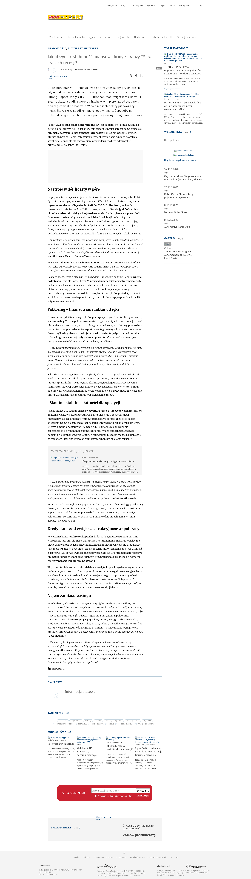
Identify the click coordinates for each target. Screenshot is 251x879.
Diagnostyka (123, 37)
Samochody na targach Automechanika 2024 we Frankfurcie (178, 255)
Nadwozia (139, 37)
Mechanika (105, 37)
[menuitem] (111, 6)
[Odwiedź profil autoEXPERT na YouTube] (127, 853)
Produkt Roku (169, 63)
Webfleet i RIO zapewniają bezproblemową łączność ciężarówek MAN (88, 755)
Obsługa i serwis (186, 37)
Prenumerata (99, 857)
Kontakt (111, 857)
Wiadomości (56, 37)
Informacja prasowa (58, 76)
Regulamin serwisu (137, 857)
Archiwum (122, 857)
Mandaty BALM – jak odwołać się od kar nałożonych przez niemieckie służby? (182, 106)
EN (171, 857)
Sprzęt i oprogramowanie (145, 745)
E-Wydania (125, 6)
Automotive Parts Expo (177, 226)
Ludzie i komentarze (83, 48)
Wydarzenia (151, 6)
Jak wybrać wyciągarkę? (61, 743)
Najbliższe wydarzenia (180, 160)
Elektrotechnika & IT (161, 37)
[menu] (125, 6)
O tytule (76, 857)
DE (177, 857)
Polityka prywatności (157, 857)
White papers (184, 6)
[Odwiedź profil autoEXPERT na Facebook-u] (124, 853)
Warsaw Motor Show (176, 212)
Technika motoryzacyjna (81, 37)
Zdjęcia (163, 6)
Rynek (79, 745)
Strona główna (111, 6)
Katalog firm (138, 6)
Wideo (172, 6)
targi (166, 173)
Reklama (86, 857)
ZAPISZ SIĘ (143, 790)
